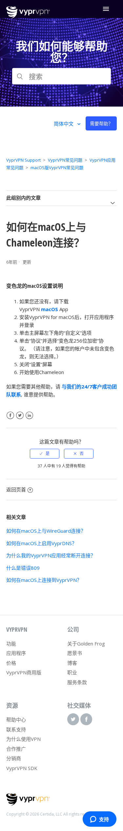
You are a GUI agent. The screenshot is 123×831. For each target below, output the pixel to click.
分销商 (13, 758)
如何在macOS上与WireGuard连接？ (46, 530)
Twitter (20, 415)
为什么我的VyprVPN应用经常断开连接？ (50, 555)
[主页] (28, 16)
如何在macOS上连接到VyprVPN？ (44, 580)
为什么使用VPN (23, 739)
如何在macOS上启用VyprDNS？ (41, 543)
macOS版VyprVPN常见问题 (57, 167)
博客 (72, 663)
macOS (49, 309)
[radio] (44, 454)
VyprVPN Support (23, 160)
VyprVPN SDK (21, 768)
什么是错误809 (23, 567)
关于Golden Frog (86, 643)
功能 (11, 643)
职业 (72, 672)
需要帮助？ (101, 123)
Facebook (10, 415)
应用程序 (16, 653)
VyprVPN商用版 (23, 672)
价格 (11, 663)
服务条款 (77, 682)
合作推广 (16, 748)
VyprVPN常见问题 (65, 160)
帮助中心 (16, 719)
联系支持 (16, 729)
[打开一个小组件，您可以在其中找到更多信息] (99, 819)
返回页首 (16, 489)
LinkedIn (29, 415)
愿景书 (74, 653)
